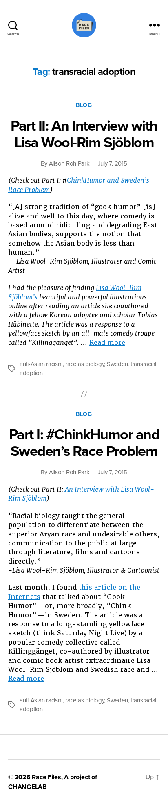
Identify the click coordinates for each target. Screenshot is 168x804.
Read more (107, 342)
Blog (84, 105)
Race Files (46, 777)
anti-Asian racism (41, 364)
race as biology (84, 364)
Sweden (117, 364)
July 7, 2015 (112, 163)
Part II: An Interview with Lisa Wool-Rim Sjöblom (84, 134)
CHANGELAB (27, 787)
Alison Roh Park (69, 163)
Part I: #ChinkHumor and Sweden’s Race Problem (84, 443)
